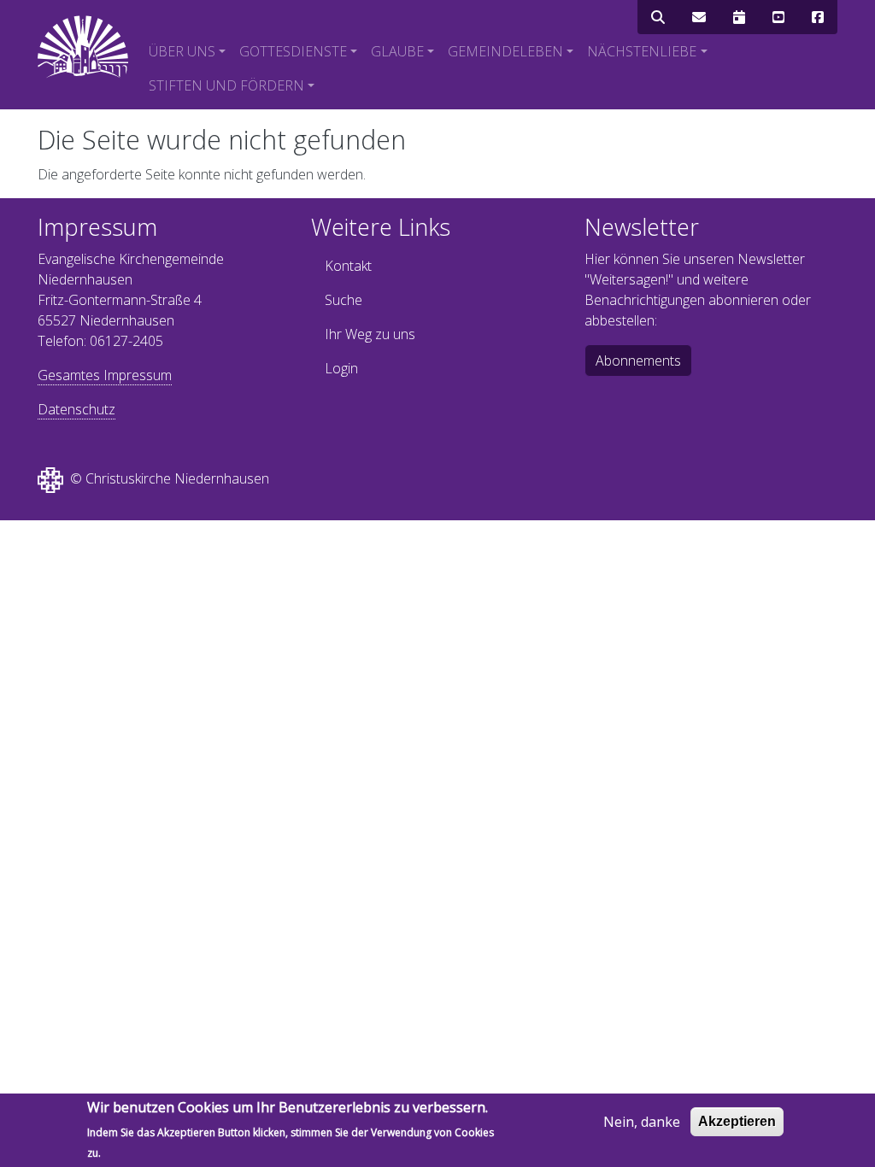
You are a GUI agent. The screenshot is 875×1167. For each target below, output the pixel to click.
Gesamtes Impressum (105, 375)
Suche (343, 299)
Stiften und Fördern (226, 85)
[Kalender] (739, 17)
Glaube (397, 51)
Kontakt (348, 265)
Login (341, 368)
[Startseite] (83, 47)
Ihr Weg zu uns (370, 334)
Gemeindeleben (505, 51)
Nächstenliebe (641, 51)
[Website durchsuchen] (657, 17)
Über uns (182, 51)
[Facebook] (817, 17)
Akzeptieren (737, 1121)
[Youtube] (778, 17)
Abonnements (638, 360)
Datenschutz (76, 409)
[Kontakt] (698, 17)
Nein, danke (641, 1121)
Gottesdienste (293, 51)
